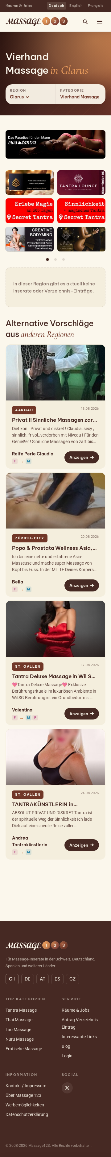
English (76, 5)
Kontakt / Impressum (26, 1085)
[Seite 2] (55, 259)
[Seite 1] (47, 259)
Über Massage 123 (23, 1095)
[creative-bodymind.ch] (30, 239)
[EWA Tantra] (55, 144)
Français (96, 5)
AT (42, 979)
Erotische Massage (24, 1048)
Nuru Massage (20, 1039)
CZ (72, 979)
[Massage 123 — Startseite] (37, 21)
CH (12, 979)
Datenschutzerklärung (27, 1114)
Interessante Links (79, 1036)
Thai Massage (19, 1019)
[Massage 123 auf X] (67, 1087)
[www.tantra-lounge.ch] (81, 182)
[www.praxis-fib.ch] (30, 182)
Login (67, 1055)
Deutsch (56, 5)
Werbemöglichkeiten (25, 1104)
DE (28, 979)
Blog (66, 1046)
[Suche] (85, 21)
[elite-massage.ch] (81, 239)
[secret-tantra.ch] (30, 210)
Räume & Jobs (19, 5)
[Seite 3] (63, 259)
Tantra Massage (21, 1010)
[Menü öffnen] (99, 21)
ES (57, 979)
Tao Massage (18, 1029)
